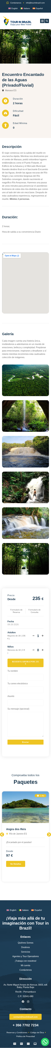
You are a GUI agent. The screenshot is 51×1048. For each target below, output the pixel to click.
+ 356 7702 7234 (25, 1025)
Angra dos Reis (16, 829)
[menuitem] (13, 8)
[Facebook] (23, 1001)
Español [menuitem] (39, 8)
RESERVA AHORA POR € (25, 663)
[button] (42, 21)
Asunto (10, 696)
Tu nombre (12, 671)
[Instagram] (28, 1001)
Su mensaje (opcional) (18, 709)
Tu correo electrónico (17, 683)
